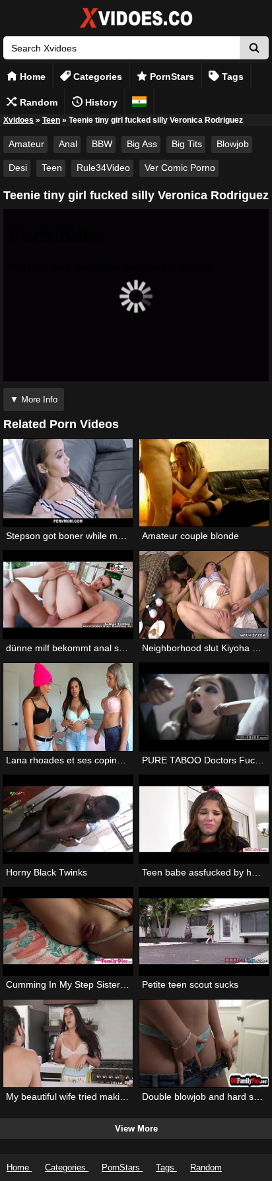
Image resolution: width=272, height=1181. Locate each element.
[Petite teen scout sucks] (204, 931)
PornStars (170, 76)
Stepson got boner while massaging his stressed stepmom (128, 535)
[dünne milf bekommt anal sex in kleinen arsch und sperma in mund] (68, 594)
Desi (18, 167)
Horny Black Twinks (46, 872)
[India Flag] (139, 101)
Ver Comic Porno (180, 167)
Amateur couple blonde (190, 535)
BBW (102, 144)
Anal (68, 144)
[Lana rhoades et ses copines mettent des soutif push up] (68, 706)
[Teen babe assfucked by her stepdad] (204, 819)
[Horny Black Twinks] (68, 819)
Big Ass (142, 144)
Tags (231, 76)
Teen (51, 120)
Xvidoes (18, 120)
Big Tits (187, 144)
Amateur (26, 144)
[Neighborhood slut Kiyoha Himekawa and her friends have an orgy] (204, 594)
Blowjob (233, 144)
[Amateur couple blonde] (204, 482)
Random (37, 102)
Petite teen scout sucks (190, 984)
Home (31, 76)
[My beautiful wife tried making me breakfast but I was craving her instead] (68, 1043)
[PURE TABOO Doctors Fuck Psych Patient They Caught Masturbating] (204, 706)
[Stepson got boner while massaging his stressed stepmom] (68, 482)
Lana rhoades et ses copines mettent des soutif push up (123, 760)
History (100, 102)
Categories (96, 76)
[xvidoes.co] (136, 28)
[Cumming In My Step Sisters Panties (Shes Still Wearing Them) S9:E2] (68, 931)
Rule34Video (103, 167)
